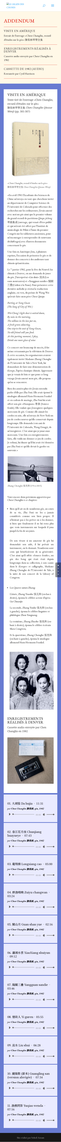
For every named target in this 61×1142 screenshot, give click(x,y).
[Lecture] (9, 814)
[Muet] (44, 814)
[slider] (50, 814)
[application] (30, 814)
